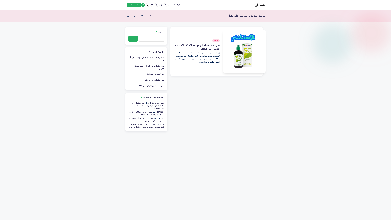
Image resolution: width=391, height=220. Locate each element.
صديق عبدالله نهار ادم (156, 103)
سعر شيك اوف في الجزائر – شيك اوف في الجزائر (149, 67)
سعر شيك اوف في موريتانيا (154, 80)
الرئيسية (150, 15)
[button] (134, 5)
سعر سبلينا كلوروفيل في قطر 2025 (151, 86)
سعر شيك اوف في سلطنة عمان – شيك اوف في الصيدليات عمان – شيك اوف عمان (147, 105)
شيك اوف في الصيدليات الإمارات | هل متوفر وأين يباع (146, 59)
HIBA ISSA (160, 112)
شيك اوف (259, 5)
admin (162, 124)
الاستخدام (216, 40)
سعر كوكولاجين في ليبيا (155, 74)
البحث (161, 31)
